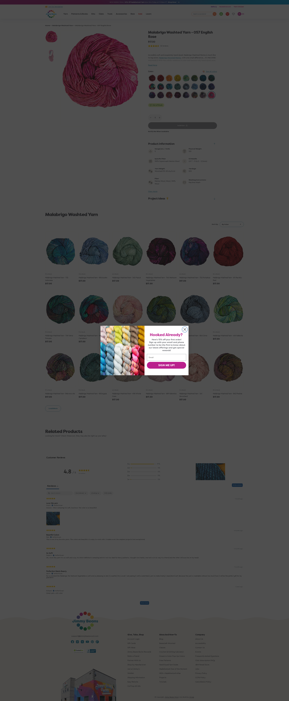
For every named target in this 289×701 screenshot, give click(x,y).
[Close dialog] (185, 329)
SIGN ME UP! (166, 365)
